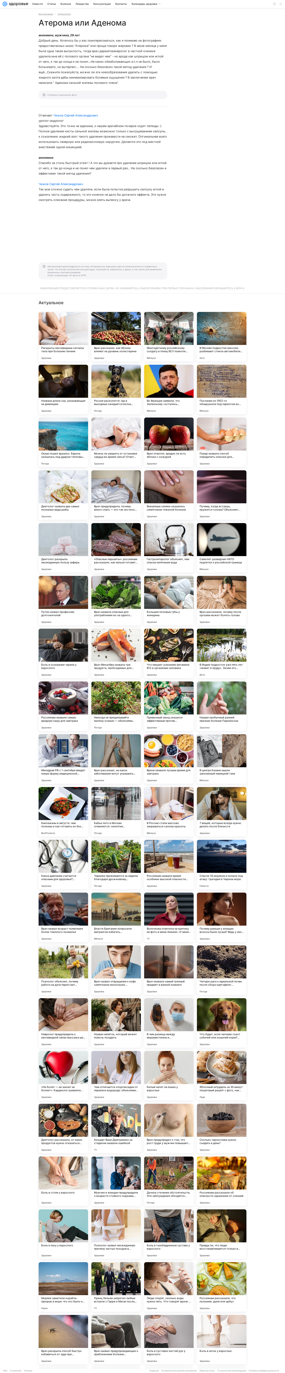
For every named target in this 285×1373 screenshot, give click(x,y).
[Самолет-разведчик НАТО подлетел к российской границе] (221, 548)
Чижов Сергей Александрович (75, 115)
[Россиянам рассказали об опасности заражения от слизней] (221, 1181)
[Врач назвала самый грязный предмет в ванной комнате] (169, 970)
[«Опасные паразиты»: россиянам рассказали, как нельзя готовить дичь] (116, 548)
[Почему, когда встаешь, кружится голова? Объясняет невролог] (221, 495)
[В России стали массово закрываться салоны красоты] (169, 812)
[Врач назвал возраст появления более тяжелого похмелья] (63, 917)
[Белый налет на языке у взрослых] (169, 1075)
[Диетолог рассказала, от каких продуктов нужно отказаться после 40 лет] (63, 1128)
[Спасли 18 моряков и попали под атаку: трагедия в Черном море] (221, 864)
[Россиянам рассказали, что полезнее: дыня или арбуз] (221, 1287)
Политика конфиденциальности (264, 1370)
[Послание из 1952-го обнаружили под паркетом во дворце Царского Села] (221, 389)
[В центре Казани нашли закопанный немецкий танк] (221, 759)
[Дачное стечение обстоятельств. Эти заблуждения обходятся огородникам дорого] (169, 1181)
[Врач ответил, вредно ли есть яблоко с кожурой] (169, 442)
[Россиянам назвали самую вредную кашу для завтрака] (63, 706)
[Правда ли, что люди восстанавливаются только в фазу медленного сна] (221, 1234)
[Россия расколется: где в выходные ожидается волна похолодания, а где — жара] (116, 389)
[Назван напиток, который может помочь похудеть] (116, 1023)
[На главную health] (17, 4)
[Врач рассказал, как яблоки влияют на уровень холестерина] (116, 336)
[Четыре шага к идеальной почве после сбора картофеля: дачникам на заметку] (221, 970)
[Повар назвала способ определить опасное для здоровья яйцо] (221, 442)
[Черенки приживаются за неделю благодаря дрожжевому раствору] (116, 864)
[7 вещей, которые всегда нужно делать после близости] (221, 812)
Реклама (28, 1370)
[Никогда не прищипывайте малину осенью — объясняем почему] (116, 706)
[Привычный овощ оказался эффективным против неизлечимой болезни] (169, 706)
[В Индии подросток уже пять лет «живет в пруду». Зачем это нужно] (221, 653)
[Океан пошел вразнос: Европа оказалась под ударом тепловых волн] (63, 442)
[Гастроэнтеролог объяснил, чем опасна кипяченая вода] (169, 548)
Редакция (154, 1370)
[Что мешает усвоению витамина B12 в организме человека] (169, 653)
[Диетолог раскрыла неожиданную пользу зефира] (63, 548)
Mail (5, 1370)
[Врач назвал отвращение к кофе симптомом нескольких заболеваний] (116, 970)
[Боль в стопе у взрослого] (63, 1181)
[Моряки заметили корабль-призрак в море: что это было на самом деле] (63, 1287)
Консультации (46, 14)
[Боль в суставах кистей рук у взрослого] (169, 1339)
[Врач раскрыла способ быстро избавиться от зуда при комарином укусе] (63, 1339)
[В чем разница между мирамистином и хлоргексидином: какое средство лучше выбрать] (169, 1023)
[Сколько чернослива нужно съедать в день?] (221, 1128)
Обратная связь (207, 1370)
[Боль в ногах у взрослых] (221, 1339)
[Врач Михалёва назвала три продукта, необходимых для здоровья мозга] (116, 653)
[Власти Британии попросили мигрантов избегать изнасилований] (116, 917)
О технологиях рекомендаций (231, 1370)
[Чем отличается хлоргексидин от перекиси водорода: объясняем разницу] (116, 1075)
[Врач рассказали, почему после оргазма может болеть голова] (221, 600)
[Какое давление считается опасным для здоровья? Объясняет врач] (63, 864)
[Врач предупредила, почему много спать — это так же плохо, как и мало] (116, 495)
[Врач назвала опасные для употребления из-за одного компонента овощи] (116, 600)
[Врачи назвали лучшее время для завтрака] (169, 759)
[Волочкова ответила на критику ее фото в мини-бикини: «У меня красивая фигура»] (169, 917)
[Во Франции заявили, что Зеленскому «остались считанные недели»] (169, 389)
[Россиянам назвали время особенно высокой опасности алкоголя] (169, 864)
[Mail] (5, 4)
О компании (15, 1370)
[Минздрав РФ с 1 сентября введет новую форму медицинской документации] (63, 759)
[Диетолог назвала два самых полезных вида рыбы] (63, 495)
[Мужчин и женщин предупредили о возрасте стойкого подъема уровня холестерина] (116, 1181)
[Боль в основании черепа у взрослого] (63, 653)
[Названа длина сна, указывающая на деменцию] (63, 389)
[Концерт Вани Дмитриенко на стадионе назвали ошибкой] (116, 1128)
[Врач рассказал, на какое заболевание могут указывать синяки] (116, 759)
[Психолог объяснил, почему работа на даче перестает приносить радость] (63, 970)
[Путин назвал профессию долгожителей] (63, 600)
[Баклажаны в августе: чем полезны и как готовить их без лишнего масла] (63, 812)
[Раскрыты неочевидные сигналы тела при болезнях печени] (63, 336)
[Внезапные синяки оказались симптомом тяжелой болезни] (169, 495)
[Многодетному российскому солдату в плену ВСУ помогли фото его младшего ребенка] (169, 336)
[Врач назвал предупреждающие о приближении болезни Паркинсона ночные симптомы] (116, 1339)
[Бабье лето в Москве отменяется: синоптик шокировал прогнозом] (116, 812)
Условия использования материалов (179, 1370)
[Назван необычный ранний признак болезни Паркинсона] (221, 706)
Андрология (64, 14)
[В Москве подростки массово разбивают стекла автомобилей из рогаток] (221, 336)
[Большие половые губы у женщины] (169, 600)
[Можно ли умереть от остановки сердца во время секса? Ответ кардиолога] (116, 442)
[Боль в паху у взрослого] (63, 1234)
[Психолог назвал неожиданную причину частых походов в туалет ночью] (116, 1234)
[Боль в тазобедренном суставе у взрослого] (169, 1234)
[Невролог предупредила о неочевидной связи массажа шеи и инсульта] (63, 1023)
